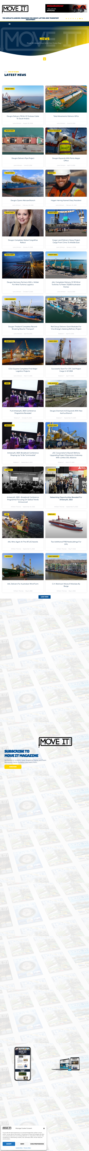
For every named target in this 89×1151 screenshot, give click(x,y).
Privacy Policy (27, 1147)
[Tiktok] (77, 18)
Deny (22, 1144)
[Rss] (82, 18)
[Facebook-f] (71, 18)
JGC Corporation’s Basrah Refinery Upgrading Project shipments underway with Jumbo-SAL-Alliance (66, 455)
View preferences (37, 1144)
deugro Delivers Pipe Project (23, 158)
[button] (44, 1128)
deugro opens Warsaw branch (23, 200)
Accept (8, 1144)
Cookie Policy (19, 1147)
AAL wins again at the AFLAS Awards (23, 542)
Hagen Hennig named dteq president (66, 200)
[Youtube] (80, 18)
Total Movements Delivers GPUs (66, 116)
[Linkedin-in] (66, 18)
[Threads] (73, 18)
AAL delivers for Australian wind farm (22, 584)
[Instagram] (68, 18)
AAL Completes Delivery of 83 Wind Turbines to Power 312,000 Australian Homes (66, 284)
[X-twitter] (75, 18)
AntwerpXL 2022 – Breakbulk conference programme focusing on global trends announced (23, 499)
